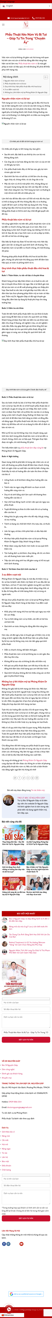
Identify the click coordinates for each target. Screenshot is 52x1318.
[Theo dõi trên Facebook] (4, 1244)
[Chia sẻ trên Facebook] (19, 778)
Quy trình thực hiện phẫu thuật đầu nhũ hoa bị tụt (23, 86)
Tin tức (4, 1153)
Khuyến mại (6, 1078)
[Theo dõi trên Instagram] (8, 1244)
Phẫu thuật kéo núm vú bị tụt (15, 83)
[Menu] (3, 25)
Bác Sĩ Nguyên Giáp (10, 1065)
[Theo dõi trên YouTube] (21, 1244)
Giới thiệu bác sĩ (8, 1132)
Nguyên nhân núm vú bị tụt (14, 81)
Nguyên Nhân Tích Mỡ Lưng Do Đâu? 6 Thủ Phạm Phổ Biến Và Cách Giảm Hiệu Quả (29, 951)
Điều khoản (6, 1165)
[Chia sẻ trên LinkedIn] (37, 778)
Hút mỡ (5, 1144)
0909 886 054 (15, 1102)
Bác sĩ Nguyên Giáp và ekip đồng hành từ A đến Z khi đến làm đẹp (29, 920)
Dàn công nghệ (8, 1069)
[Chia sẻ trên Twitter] (24, 778)
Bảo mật (5, 1161)
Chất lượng (6, 1170)
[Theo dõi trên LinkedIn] (17, 1244)
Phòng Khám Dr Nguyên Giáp (35, 760)
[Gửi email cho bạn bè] (28, 778)
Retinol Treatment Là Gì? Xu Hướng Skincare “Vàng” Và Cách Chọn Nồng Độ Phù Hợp (27, 943)
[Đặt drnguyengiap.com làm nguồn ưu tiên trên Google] (26, 1294)
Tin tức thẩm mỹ (38, 790)
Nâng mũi (6, 1136)
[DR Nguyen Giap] (26, 24)
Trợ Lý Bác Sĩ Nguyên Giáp (31, 798)
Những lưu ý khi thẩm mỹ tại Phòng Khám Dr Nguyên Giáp (26, 92)
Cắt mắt (5, 1140)
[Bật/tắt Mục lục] (44, 77)
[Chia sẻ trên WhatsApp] (15, 778)
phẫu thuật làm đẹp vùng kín (32, 448)
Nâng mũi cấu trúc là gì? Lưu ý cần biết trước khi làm (28, 927)
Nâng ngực (6, 1149)
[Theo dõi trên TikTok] (13, 1244)
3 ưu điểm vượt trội (12, 89)
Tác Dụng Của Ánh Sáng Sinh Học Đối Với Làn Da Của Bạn (29, 935)
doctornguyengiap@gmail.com (19, 1107)
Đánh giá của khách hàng (12, 1073)
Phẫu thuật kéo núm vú (28, 63)
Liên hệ (5, 1157)
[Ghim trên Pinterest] (33, 778)
